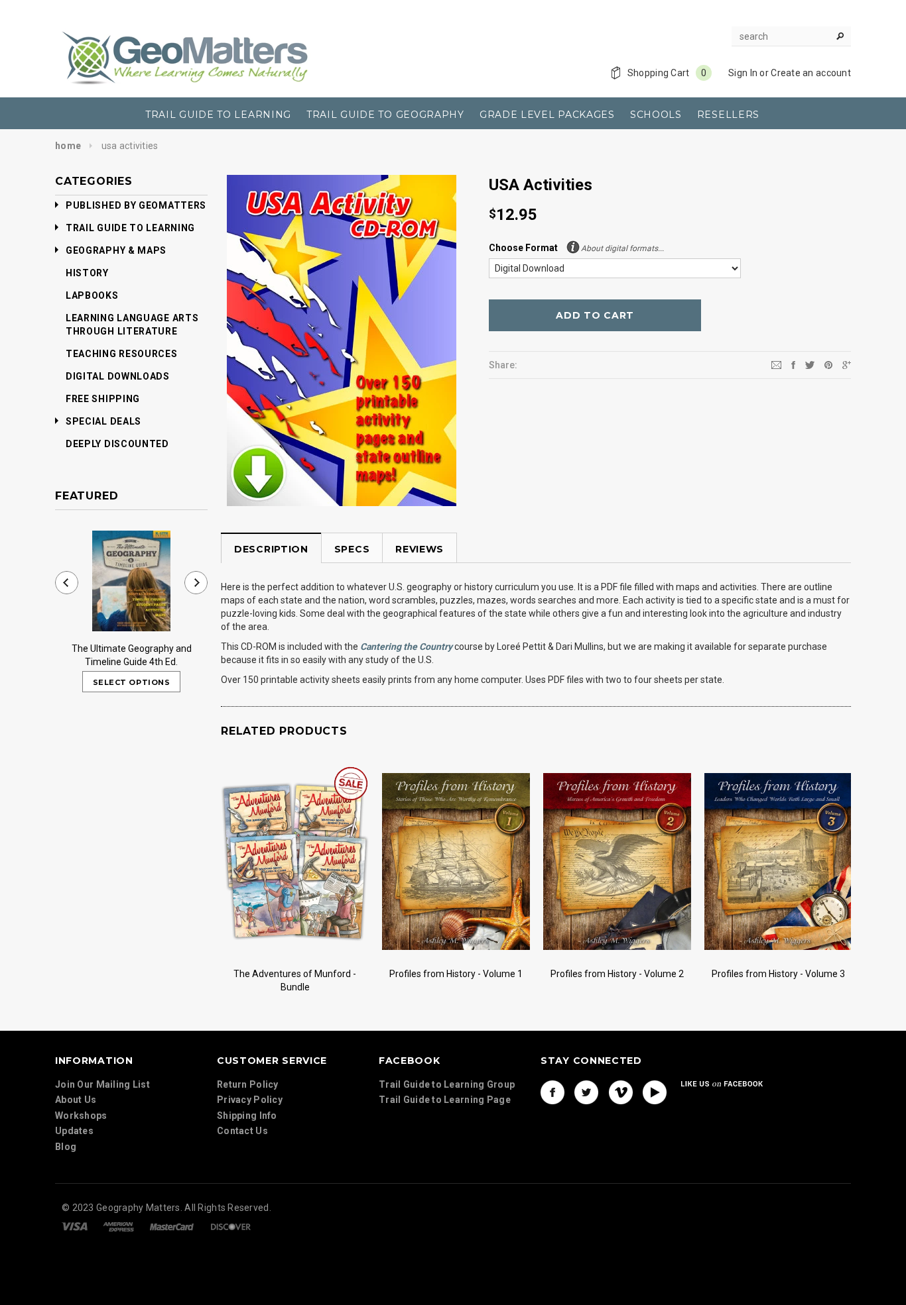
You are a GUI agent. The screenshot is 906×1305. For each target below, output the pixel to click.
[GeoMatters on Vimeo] (621, 1092)
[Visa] (75, 1225)
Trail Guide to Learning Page (445, 1099)
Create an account (811, 73)
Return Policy (248, 1083)
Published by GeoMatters (136, 205)
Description (271, 549)
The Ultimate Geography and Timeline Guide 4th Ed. (132, 655)
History (87, 273)
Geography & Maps (116, 250)
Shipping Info (247, 1115)
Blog (65, 1146)
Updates (74, 1130)
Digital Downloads (118, 376)
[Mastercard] (172, 1225)
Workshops (81, 1115)
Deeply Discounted (117, 444)
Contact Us (242, 1130)
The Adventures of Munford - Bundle (294, 980)
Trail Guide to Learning (130, 228)
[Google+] (846, 364)
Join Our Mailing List (102, 1083)
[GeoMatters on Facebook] (552, 1092)
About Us (75, 1099)
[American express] (118, 1225)
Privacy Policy (250, 1099)
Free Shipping (103, 398)
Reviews (419, 549)
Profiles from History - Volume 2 (617, 973)
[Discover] (231, 1225)
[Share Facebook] (793, 364)
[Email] (776, 364)
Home (68, 145)
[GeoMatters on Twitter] (586, 1092)
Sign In (742, 73)
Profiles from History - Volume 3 (778, 973)
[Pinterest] (828, 364)
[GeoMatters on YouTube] (655, 1092)
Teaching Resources (122, 353)
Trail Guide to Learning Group (447, 1083)
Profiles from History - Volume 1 (456, 973)
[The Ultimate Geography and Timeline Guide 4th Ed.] (131, 581)
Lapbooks (92, 295)
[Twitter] (809, 364)
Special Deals (103, 421)
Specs (352, 549)
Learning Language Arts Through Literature (132, 325)
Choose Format (576, 247)
